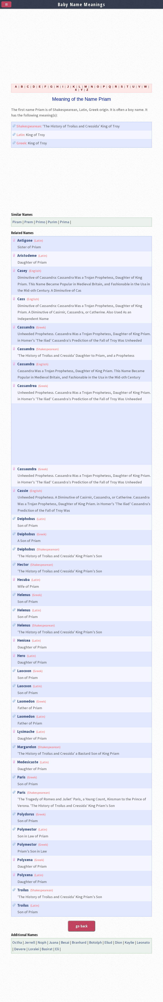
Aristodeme (27, 255)
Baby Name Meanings (81, 4)
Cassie (22, 490)
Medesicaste (27, 762)
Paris (21, 777)
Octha (17, 942)
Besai (65, 942)
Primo (40, 222)
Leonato (143, 942)
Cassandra (25, 327)
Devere (20, 949)
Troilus (23, 890)
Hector (23, 564)
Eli (57, 949)
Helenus (23, 594)
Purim (52, 222)
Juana (53, 942)
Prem (28, 222)
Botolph (95, 942)
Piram (17, 222)
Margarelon (26, 747)
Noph (42, 942)
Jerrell (29, 942)
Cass (21, 299)
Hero (21, 655)
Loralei (33, 949)
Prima (64, 222)
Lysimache (25, 731)
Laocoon (24, 671)
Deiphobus (26, 518)
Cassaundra (26, 469)
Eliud (108, 942)
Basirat (47, 949)
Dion (118, 942)
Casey (22, 270)
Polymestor (27, 829)
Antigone (24, 240)
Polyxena (25, 859)
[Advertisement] (81, 44)
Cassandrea (27, 385)
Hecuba (23, 579)
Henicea (23, 640)
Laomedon (26, 701)
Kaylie (129, 942)
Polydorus (25, 814)
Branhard (79, 942)
